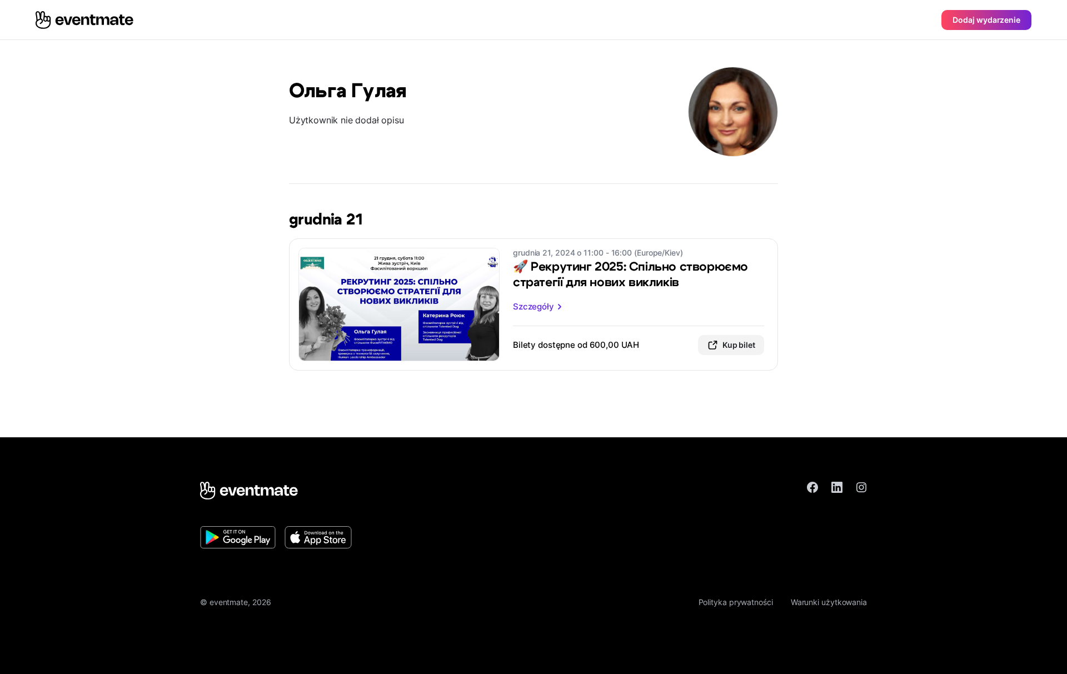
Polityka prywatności (736, 602)
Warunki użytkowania (829, 602)
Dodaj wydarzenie (986, 19)
